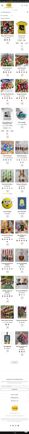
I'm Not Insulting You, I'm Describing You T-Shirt (7, 123)
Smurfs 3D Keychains (7, 155)
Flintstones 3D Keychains (21, 184)
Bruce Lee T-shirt (21, 36)
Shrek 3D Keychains (22, 68)
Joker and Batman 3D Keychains (21, 236)
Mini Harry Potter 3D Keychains (7, 94)
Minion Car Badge (21, 122)
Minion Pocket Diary (22, 211)
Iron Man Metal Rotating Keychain (22, 264)
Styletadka (9, 5)
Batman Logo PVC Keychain (7, 320)
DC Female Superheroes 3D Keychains (7, 264)
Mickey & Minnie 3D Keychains (7, 36)
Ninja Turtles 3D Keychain (7, 184)
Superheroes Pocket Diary (21, 320)
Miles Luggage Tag (7, 346)
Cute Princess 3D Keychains (7, 235)
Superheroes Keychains (22, 155)
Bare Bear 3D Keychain (7, 68)
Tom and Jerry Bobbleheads (21, 290)
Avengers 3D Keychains (22, 94)
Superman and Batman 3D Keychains (21, 347)
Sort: (2, 15)
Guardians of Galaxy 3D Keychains (7, 291)
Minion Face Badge (7, 211)
